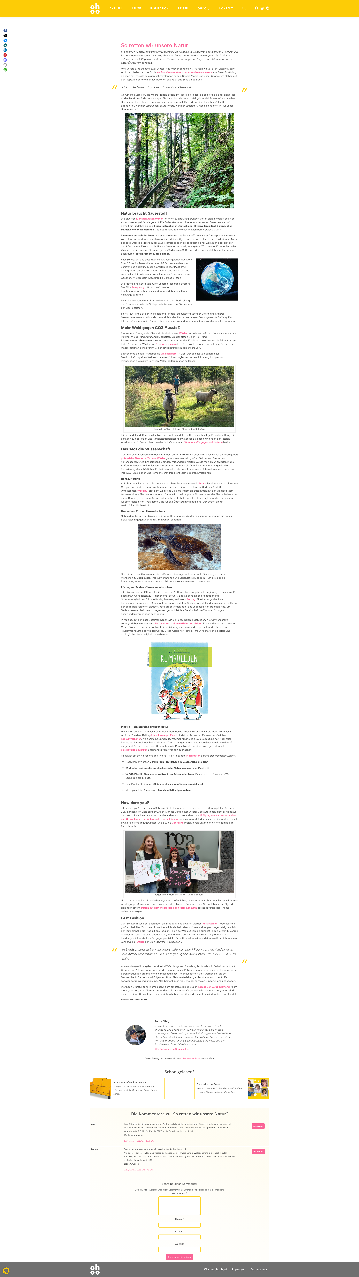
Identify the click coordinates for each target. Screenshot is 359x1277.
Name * (179, 1219)
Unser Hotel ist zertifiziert (178, 623)
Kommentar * (179, 1193)
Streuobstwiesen (166, 344)
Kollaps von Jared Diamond (214, 986)
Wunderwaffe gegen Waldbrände (203, 442)
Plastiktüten (193, 755)
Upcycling (178, 822)
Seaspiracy (138, 287)
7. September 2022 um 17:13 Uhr (138, 1170)
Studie (140, 941)
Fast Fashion (210, 923)
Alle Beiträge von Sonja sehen (172, 1049)
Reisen (183, 8)
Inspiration (159, 8)
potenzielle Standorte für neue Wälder (143, 458)
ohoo (202, 8)
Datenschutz (259, 1269)
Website (179, 1243)
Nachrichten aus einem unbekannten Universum (184, 72)
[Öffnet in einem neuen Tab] (256, 8)
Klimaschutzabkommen (149, 218)
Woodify (142, 490)
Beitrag (191, 599)
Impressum (239, 1269)
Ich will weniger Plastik (164, 735)
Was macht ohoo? (216, 1269)
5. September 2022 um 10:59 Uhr (139, 1141)
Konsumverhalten (131, 738)
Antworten (258, 1126)
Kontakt (226, 8)
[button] (5, 30)
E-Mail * (179, 1231)
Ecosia (202, 483)
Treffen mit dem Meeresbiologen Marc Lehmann (169, 907)
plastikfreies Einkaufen (134, 749)
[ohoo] (95, 8)
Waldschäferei (169, 353)
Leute (136, 8)
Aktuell (116, 8)
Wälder (183, 333)
